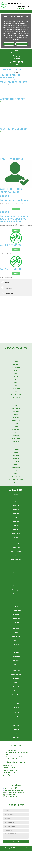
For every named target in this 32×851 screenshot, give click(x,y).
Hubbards (16, 628)
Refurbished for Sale (11, 796)
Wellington (16, 725)
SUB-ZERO (16, 462)
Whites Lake (16, 737)
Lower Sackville (16, 656)
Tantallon (16, 699)
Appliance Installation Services (14, 790)
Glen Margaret (16, 590)
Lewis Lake (16, 652)
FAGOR (16, 391)
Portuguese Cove (16, 674)
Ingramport (16, 640)
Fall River (16, 568)
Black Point (16, 521)
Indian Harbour (16, 636)
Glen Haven (16, 585)
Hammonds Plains (16, 610)
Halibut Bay (16, 602)
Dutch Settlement (16, 551)
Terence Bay (16, 703)
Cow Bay (16, 537)
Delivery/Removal (10, 794)
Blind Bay (16, 525)
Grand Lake (16, 598)
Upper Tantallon (16, 713)
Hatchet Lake (16, 618)
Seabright (16, 686)
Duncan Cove (16, 547)
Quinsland (16, 678)
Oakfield (16, 664)
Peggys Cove (16, 670)
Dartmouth (16, 543)
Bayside (16, 501)
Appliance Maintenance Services (14, 792)
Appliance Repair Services (12, 788)
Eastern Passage (16, 559)
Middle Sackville (16, 660)
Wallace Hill (16, 717)
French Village (16, 580)
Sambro (16, 682)
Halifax (16, 606)
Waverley (16, 721)
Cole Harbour (16, 533)
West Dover (16, 729)
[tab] (16, 282)
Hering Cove (16, 622)
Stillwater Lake (16, 695)
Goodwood (16, 594)
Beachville (16, 505)
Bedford (16, 517)
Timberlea (16, 707)
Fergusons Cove (16, 572)
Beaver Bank (16, 513)
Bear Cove (16, 509)
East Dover (16, 555)
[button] (16, 11)
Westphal (16, 733)
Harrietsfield (16, 614)
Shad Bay (16, 691)
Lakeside (16, 644)
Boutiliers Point (16, 529)
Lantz (16, 648)
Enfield (16, 563)
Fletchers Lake (16, 576)
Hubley (16, 632)
